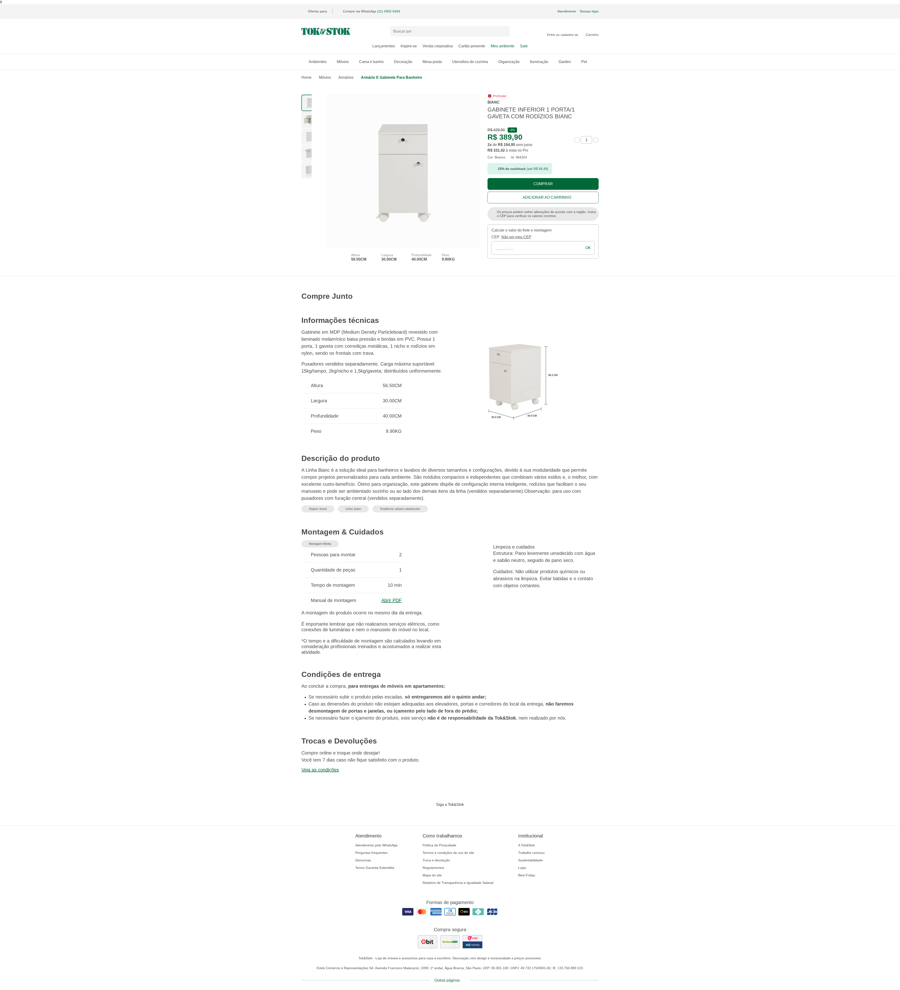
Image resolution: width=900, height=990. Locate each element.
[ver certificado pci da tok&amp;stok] (472, 941)
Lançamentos (383, 46)
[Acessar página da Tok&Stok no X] (469, 814)
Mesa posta (432, 62)
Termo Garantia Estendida (374, 868)
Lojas (522, 868)
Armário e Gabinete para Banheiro (391, 77)
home (306, 77)
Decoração (403, 62)
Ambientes (317, 62)
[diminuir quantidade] (577, 140)
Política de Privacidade (439, 845)
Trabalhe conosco (531, 853)
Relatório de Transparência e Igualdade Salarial (458, 883)
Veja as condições (320, 769)
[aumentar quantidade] (596, 140)
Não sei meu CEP (516, 237)
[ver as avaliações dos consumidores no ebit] (427, 941)
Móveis (343, 62)
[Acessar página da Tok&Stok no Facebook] (430, 814)
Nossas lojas (589, 11)
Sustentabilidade (530, 860)
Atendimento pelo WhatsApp (376, 845)
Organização (509, 62)
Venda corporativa (438, 46)
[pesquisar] (504, 31)
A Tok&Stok (526, 845)
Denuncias (363, 860)
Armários (345, 77)
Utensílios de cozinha (470, 62)
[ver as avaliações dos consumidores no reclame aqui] (450, 941)
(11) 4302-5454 (388, 11)
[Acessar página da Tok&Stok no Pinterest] (456, 814)
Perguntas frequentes (371, 853)
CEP (495, 237)
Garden (565, 62)
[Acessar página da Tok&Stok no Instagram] (443, 814)
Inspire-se (409, 46)
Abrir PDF (391, 600)
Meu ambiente (502, 46)
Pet (584, 62)
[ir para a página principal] (325, 31)
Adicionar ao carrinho (547, 197)
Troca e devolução (436, 860)
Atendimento (566, 11)
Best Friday (526, 875)
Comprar (543, 184)
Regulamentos (433, 868)
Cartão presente (471, 46)
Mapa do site (432, 875)
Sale (524, 46)
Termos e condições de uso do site (448, 853)
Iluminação (539, 62)
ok (588, 248)
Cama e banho (371, 62)
